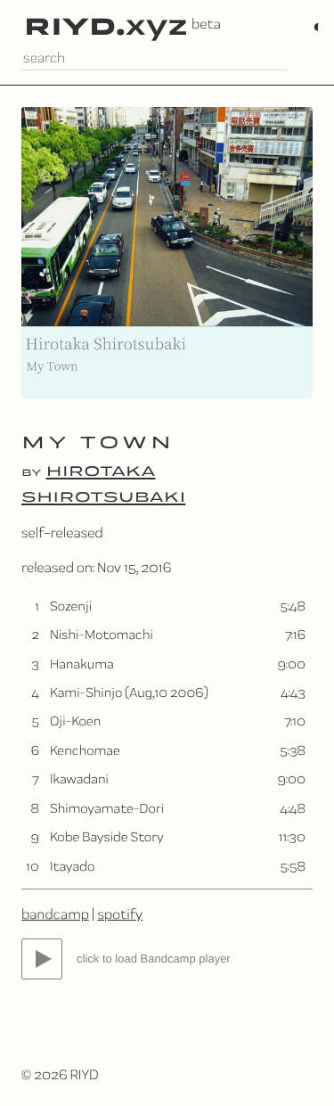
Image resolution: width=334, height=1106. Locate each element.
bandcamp (55, 913)
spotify (120, 913)
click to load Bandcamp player (154, 958)
